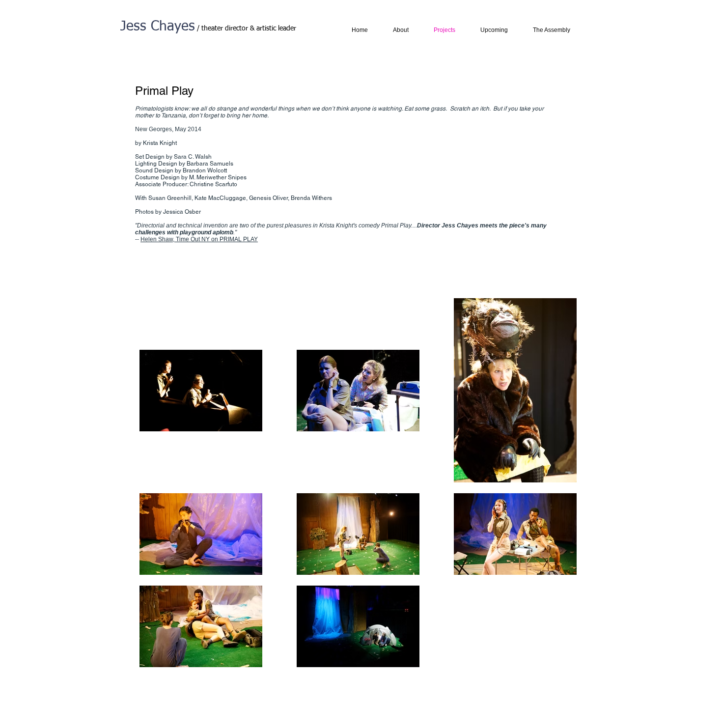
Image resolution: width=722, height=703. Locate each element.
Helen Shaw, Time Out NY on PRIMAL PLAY (199, 239)
